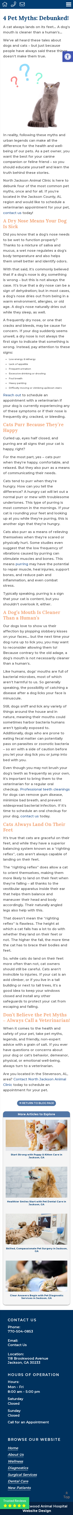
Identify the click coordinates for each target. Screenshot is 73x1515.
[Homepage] (4, 4)
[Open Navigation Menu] (68, 4)
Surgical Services (22, 1475)
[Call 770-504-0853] (13, 4)
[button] (67, 56)
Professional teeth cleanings (45, 789)
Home (13, 1448)
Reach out (12, 395)
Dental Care (18, 1481)
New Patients (19, 1488)
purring (22, 564)
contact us (12, 213)
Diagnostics (18, 1468)
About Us (16, 1455)
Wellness (15, 1461)
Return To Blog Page (37, 1103)
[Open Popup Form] (22, 4)
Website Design (37, 1511)
